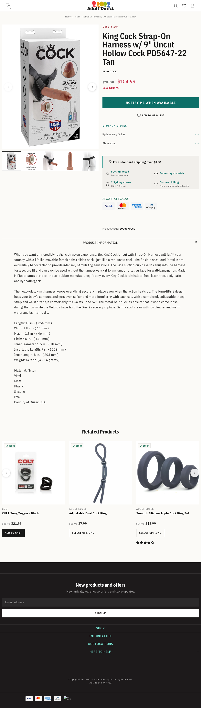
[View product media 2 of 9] (31, 161)
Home (68, 16)
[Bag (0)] (192, 6)
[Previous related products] (6, 473)
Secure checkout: (116, 199)
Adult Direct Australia (100, 5)
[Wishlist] (184, 6)
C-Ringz (142, 508)
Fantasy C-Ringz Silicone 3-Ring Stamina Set (165, 515)
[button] (8, 6)
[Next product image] (92, 87)
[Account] (175, 6)
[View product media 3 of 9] (50, 161)
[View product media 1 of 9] (11, 161)
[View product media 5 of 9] (89, 161)
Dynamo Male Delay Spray (20, 513)
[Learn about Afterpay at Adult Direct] (151, 206)
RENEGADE (76, 508)
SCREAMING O (11, 508)
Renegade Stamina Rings (87, 513)
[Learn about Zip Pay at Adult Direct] (67, 700)
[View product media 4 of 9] (70, 161)
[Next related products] (194, 473)
